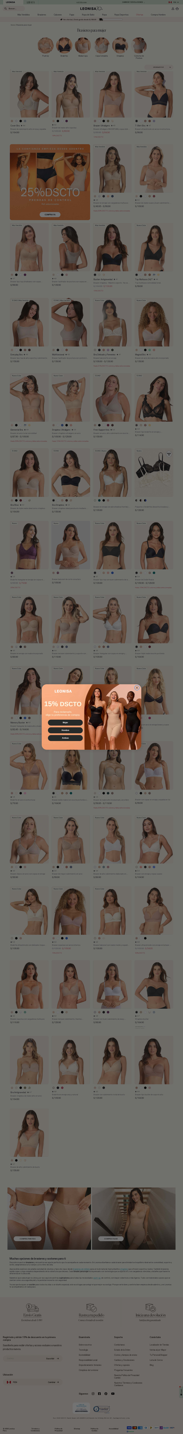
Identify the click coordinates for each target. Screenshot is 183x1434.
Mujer (65, 722)
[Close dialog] (136, 687)
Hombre (65, 730)
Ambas (65, 738)
